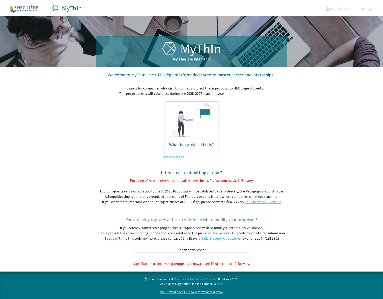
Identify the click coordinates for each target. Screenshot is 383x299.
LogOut (371, 9)
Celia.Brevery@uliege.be (263, 202)
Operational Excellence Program (195, 279)
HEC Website (340, 9)
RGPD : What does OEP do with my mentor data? (191, 292)
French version (174, 157)
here (220, 284)
